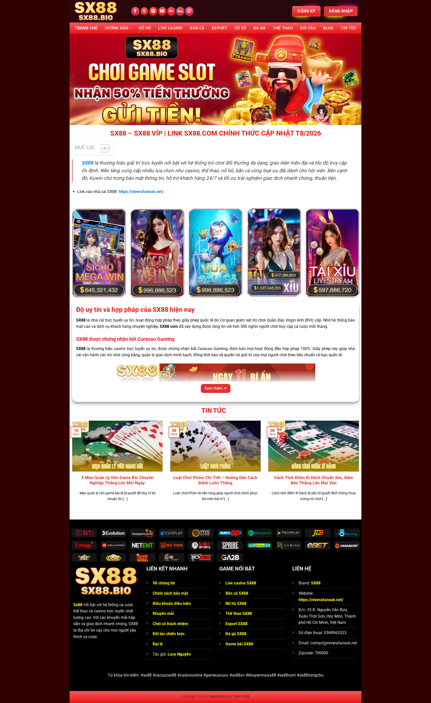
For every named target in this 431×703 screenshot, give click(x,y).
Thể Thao (283, 28)
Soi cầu (308, 28)
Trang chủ (86, 28)
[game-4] (99, 253)
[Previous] (71, 467)
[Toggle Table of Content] (102, 148)
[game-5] (215, 253)
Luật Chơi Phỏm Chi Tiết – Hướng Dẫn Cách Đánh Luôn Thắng (215, 480)
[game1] (332, 253)
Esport (219, 28)
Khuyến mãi (163, 613)
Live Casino (170, 28)
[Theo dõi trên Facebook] (135, 11)
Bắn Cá (197, 28)
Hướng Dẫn (116, 28)
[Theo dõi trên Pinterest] (153, 11)
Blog (328, 28)
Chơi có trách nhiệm (170, 623)
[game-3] (157, 253)
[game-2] (274, 253)
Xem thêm (213, 388)
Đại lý (158, 644)
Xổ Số (240, 28)
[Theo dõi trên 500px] (180, 11)
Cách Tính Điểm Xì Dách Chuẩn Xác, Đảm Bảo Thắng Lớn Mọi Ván (313, 480)
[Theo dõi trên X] (144, 11)
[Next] (360, 467)
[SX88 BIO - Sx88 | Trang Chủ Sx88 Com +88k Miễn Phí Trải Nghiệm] (98, 11)
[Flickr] (171, 11)
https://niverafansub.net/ (321, 599)
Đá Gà (259, 28)
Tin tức (348, 28)
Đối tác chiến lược (169, 633)
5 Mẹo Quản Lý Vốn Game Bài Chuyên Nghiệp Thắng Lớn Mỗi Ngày (117, 480)
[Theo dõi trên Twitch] (189, 11)
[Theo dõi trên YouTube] (162, 11)
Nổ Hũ (145, 28)
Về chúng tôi (164, 583)
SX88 (87, 163)
